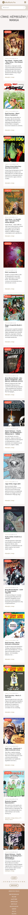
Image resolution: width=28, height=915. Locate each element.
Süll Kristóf (7, 323)
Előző (14, 878)
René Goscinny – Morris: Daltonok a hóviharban (12, 643)
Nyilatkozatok (14, 906)
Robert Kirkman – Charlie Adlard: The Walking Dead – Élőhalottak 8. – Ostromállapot (13, 856)
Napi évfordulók (14, 894)
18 (3, 881)
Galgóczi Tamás (8, 111)
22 (11, 881)
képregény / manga (9, 77)
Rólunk (14, 896)
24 (14, 881)
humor (16, 818)
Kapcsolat (14, 904)
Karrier (14, 909)
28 (22, 881)
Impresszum (14, 901)
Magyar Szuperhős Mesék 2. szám (13, 326)
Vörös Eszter (8, 270)
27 (20, 881)
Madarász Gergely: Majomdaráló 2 (11, 802)
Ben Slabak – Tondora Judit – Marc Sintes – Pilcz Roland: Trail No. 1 (14, 62)
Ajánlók (7, 32)
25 (16, 881)
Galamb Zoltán (8, 58)
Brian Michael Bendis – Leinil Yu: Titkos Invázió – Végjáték (14, 591)
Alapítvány (14, 899)
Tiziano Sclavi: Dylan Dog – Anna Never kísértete (13, 167)
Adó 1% (14, 911)
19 (5, 881)
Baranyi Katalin (8, 217)
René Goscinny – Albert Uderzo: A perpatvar (12, 114)
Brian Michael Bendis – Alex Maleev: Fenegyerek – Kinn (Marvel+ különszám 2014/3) (14, 379)
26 (18, 881)
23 (13, 881)
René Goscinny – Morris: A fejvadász (13, 696)
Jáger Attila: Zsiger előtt (13, 484)
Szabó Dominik (8, 376)
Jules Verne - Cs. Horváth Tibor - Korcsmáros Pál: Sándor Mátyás (13, 220)
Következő (14, 885)
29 (24, 881)
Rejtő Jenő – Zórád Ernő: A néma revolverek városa (13, 749)
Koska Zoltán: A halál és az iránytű (13, 537)
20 (7, 881)
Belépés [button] (14, 913)
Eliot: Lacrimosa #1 (11, 272)
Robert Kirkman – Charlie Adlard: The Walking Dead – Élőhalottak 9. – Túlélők (13, 432)
